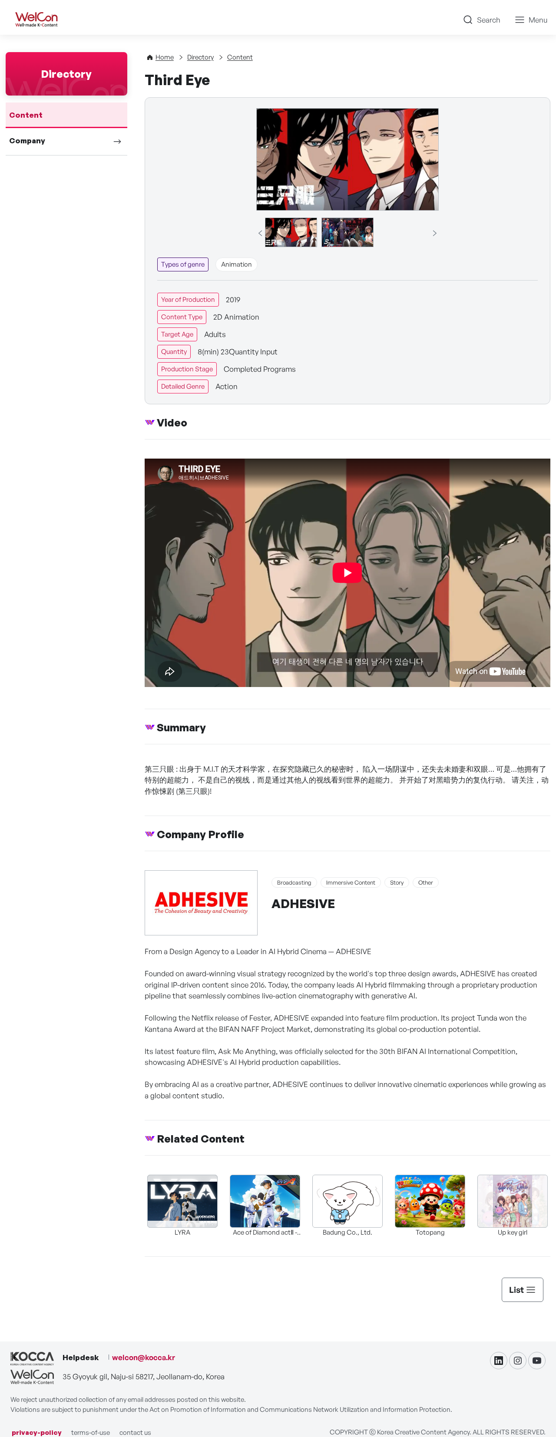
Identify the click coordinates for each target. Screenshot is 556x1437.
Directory (200, 57)
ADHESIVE (303, 903)
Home (165, 57)
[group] (291, 232)
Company (27, 140)
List (516, 1290)
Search (488, 19)
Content (26, 114)
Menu (538, 19)
